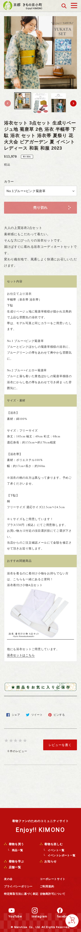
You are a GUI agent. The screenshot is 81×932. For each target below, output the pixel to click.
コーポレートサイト (52, 879)
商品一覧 (17, 850)
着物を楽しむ (53, 844)
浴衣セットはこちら (21, 655)
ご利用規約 (47, 886)
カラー (9, 181)
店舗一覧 (14, 867)
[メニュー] (74, 4)
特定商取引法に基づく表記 (21, 893)
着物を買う (16, 844)
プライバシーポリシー (18, 886)
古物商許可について (52, 893)
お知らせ (50, 861)
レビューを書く (60, 745)
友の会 (8, 879)
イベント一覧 (56, 850)
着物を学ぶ (16, 861)
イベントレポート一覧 (62, 855)
